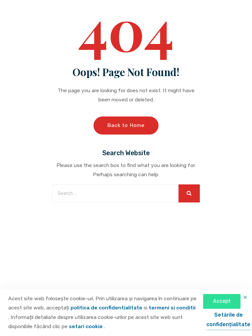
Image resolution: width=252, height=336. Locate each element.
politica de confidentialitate (107, 307)
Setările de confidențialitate (228, 319)
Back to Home (125, 125)
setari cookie (86, 326)
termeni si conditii (172, 307)
